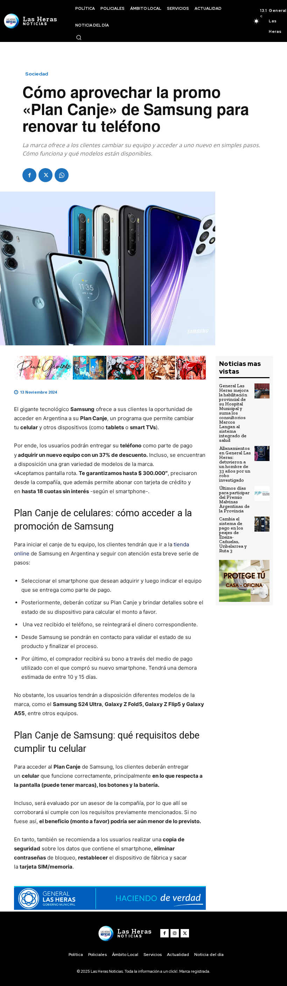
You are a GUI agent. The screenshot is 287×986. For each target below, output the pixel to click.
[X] (45, 175)
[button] (79, 37)
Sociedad (36, 73)
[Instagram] (174, 933)
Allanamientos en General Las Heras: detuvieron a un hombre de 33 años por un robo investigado (235, 464)
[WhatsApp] (62, 175)
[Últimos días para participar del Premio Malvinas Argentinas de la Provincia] (262, 493)
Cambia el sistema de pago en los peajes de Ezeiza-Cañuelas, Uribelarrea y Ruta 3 (233, 534)
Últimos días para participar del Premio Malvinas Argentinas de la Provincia (234, 499)
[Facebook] (29, 175)
